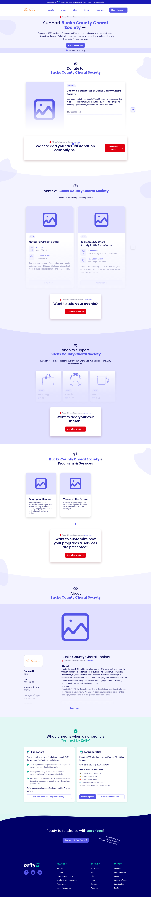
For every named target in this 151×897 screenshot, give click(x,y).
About (86, 10)
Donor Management (64, 888)
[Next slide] (133, 109)
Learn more (88, 17)
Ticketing (60, 872)
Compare (117, 868)
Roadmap (94, 888)
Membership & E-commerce (67, 880)
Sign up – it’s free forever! (75, 840)
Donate (51, 10)
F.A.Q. (116, 888)
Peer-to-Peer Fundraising (66, 876)
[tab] (75, 524)
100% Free (95, 868)
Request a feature (120, 880)
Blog (92, 876)
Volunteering (61, 884)
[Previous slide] (18, 109)
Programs (100, 10)
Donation (60, 868)
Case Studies (119, 884)
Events (63, 10)
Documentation (120, 872)
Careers (94, 884)
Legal (93, 880)
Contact (117, 876)
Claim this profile (118, 10)
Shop (75, 10)
